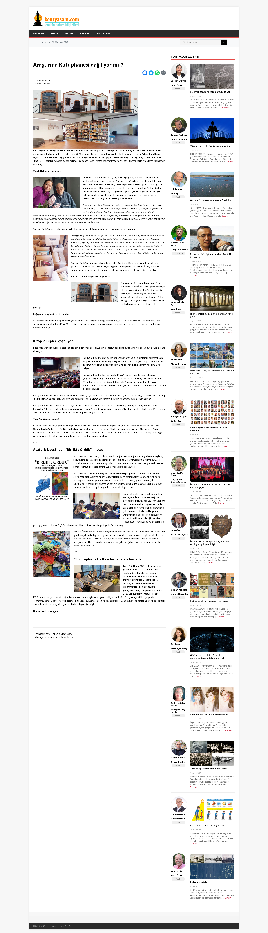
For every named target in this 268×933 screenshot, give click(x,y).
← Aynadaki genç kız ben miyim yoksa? (52, 633)
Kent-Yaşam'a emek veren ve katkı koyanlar (209, 429)
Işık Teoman (177, 189)
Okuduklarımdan (180, 594)
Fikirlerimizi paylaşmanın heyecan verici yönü (211, 315)
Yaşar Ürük (176, 871)
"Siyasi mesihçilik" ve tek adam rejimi (210, 146)
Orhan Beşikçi (178, 757)
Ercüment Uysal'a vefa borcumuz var (210, 91)
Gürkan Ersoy (178, 814)
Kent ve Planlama (180, 139)
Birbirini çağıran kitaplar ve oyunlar (209, 600)
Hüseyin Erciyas (179, 416)
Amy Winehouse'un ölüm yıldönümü (209, 714)
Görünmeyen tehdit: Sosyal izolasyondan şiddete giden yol (207, 656)
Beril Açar (176, 644)
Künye (54, 33)
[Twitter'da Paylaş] (151, 72)
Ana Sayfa (38, 33)
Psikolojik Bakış (179, 648)
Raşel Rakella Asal (177, 303)
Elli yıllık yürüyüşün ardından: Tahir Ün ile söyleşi (211, 255)
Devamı (225, 107)
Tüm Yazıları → (178, 89)
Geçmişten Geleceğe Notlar (179, 480)
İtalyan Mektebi (198, 882)
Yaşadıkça (176, 309)
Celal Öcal (176, 530)
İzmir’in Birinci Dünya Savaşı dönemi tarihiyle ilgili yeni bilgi (209, 543)
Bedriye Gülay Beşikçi (178, 704)
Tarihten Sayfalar (180, 534)
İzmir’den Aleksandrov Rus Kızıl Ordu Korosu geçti (210, 486)
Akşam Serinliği (178, 363)
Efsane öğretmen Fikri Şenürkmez (208, 768)
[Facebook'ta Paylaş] (144, 72)
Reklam (68, 33)
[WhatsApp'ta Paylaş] (157, 72)
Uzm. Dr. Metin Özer (178, 474)
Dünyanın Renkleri (180, 249)
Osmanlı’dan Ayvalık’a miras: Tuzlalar (210, 200)
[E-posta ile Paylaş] (163, 72)
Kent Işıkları (177, 193)
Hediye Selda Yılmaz (177, 244)
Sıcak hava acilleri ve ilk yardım (207, 825)
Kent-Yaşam (177, 85)
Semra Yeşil (177, 359)
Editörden (176, 420)
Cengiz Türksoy (179, 135)
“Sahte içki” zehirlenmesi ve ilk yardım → (53, 637)
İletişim (84, 33)
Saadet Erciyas (42, 83)
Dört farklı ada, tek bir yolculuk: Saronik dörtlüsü (212, 372)
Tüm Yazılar (103, 33)
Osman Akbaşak (179, 589)
